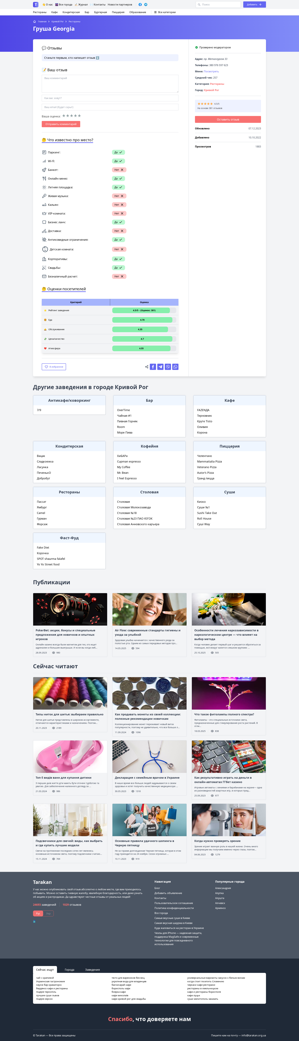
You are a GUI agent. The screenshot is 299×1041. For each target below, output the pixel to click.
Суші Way (203, 524)
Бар (87, 12)
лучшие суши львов (47, 995)
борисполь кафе (121, 988)
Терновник (204, 415)
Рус (38, 913)
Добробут (43, 478)
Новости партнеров (120, 4)
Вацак (41, 456)
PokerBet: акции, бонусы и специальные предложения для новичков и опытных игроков (65, 634)
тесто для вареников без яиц (128, 977)
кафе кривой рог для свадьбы (129, 998)
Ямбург (42, 507)
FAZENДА (203, 410)
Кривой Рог (211, 90)
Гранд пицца (205, 478)
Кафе (54, 12)
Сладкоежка (45, 461)
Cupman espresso (129, 461)
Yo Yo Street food (48, 564)
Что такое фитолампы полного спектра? (224, 714)
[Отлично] (79, 115)
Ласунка (42, 467)
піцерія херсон (44, 998)
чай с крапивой (45, 977)
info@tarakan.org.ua (254, 1035)
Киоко (201, 502)
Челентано (204, 456)
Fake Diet (43, 547)
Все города (161, 913)
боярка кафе (119, 991)
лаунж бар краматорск (49, 984)
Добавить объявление (168, 893)
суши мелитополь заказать (202, 998)
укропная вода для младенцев (129, 981)
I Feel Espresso (127, 478)
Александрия (223, 888)
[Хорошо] (75, 115)
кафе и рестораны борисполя (204, 991)
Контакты (160, 898)
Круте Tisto (204, 421)
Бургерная (100, 12)
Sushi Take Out (207, 513)
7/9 (39, 410)
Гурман (42, 518)
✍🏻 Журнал (81, 4)
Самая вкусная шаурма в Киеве (173, 923)
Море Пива (124, 432)
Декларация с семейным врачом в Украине (147, 777)
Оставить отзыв (228, 119)
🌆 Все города (63, 4)
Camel (41, 513)
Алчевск (220, 903)
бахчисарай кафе (121, 984)
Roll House (204, 518)
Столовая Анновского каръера (138, 524)
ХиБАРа (122, 456)
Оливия (202, 427)
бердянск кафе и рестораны (52, 988)
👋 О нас (47, 4)
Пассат (41, 502)
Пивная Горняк (127, 421)
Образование (137, 12)
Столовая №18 (127, 513)
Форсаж (42, 524)
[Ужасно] (64, 115)
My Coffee (123, 467)
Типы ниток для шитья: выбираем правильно (69, 714)
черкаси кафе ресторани (201, 984)
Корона (202, 432)
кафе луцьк (193, 995)
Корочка (43, 553)
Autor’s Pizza (205, 473)
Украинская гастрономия (50, 981)
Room (121, 427)
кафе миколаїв (120, 995)
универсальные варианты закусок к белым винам (216, 977)
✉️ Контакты (97, 4)
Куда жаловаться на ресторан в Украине (179, 928)
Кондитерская (71, 12)
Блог (157, 888)
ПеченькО (44, 473)
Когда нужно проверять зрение (217, 841)
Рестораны (39, 12)
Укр (48, 913)
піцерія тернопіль (46, 991)
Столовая (123, 502)
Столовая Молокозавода (134, 507)
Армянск (220, 908)
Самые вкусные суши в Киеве (172, 918)
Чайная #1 (124, 415)
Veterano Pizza (206, 467)
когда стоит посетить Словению (205, 981)
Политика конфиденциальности (174, 908)
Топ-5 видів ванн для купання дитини (63, 777)
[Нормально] (72, 115)
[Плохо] (68, 115)
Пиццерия (118, 12)
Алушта (219, 898)
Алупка (219, 893)
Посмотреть (211, 71)
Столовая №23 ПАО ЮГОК (134, 518)
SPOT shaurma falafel (51, 559)
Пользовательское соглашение (173, 903)
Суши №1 (203, 507)
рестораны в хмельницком (202, 988)
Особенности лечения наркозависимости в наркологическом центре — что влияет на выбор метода (226, 634)
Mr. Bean (122, 473)
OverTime (123, 410)
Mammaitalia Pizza (209, 461)
